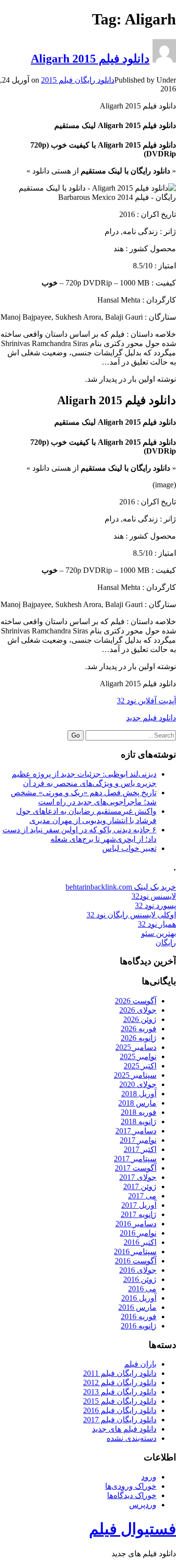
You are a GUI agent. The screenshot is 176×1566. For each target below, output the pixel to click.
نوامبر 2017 (138, 1140)
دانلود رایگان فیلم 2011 (119, 1373)
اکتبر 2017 (140, 1149)
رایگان (165, 942)
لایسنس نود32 (154, 896)
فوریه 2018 (138, 1112)
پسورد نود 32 (155, 905)
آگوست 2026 (135, 1001)
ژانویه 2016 (138, 1326)
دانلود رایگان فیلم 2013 (119, 1392)
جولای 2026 (137, 1010)
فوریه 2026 (138, 1028)
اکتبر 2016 (140, 1242)
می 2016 (142, 1288)
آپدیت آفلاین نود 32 (146, 700)
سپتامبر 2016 (135, 1251)
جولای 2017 (137, 1177)
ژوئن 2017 (139, 1186)
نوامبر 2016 (138, 1233)
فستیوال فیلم (132, 1529)
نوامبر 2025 (138, 1056)
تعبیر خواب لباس (129, 848)
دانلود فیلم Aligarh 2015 (90, 58)
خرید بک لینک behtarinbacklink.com (121, 887)
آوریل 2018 (138, 1093)
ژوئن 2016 (139, 1279)
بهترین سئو (158, 933)
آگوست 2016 (135, 1261)
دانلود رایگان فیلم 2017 (119, 1419)
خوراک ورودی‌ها (130, 1486)
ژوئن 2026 (139, 1019)
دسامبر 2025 (135, 1047)
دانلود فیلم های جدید (124, 1429)
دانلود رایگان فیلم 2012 (119, 1382)
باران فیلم (140, 1364)
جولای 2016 (137, 1270)
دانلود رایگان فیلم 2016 (119, 1410)
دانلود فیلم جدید (151, 718)
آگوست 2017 (135, 1168)
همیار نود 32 (157, 924)
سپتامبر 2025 (135, 1075)
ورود (148, 1477)
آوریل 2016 (138, 1298)
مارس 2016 (137, 1307)
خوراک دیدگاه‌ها (131, 1495)
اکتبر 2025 (140, 1066)
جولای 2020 (137, 1084)
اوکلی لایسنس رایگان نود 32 (131, 915)
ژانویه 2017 (138, 1214)
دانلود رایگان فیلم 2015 (77, 80)
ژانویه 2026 (138, 1038)
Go (75, 735)
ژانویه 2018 (138, 1121)
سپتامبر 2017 (135, 1158)
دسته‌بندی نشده (131, 1438)
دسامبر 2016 (135, 1223)
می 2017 (142, 1196)
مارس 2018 (137, 1103)
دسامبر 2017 (135, 1131)
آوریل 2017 (138, 1205)
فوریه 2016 (138, 1316)
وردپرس (142, 1505)
